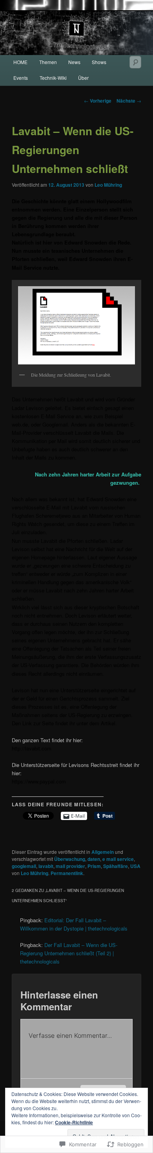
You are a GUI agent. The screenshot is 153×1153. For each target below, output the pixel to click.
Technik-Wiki (53, 77)
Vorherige (97, 100)
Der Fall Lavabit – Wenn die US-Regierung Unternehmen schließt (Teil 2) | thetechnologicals (68, 953)
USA (135, 866)
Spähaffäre (115, 866)
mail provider (70, 866)
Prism (94, 866)
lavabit (45, 866)
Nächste (129, 100)
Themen (48, 62)
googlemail (24, 866)
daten (93, 858)
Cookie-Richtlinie (74, 1122)
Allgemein (102, 851)
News (74, 62)
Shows (99, 62)
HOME (20, 62)
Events (20, 77)
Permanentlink (67, 873)
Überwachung (69, 858)
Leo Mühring (108, 184)
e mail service (118, 858)
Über (83, 77)
